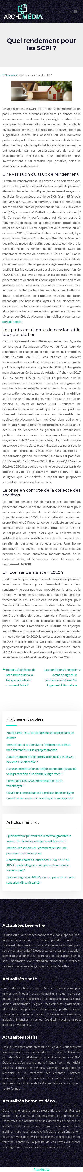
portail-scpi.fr (11, 321)
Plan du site (41, 1169)
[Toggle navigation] (75, 12)
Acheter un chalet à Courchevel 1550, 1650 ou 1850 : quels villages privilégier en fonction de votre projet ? (37, 865)
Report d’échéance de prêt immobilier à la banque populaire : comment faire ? (20, 677)
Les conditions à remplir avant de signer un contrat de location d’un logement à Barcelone (60, 677)
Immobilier (11, 75)
